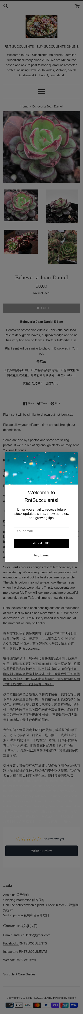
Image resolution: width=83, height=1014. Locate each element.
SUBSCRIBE (41, 543)
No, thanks (41, 555)
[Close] (71, 458)
